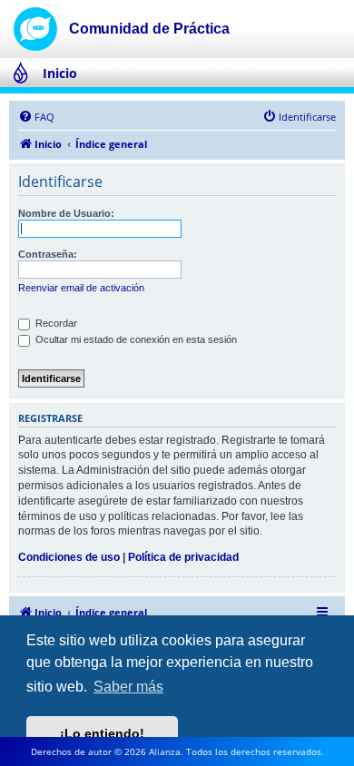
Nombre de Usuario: (66, 213)
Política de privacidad (183, 557)
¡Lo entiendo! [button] (102, 733)
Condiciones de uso (69, 557)
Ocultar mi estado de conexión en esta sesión (135, 339)
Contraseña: (47, 254)
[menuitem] (36, 117)
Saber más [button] (128, 686)
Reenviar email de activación (81, 287)
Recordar (55, 323)
